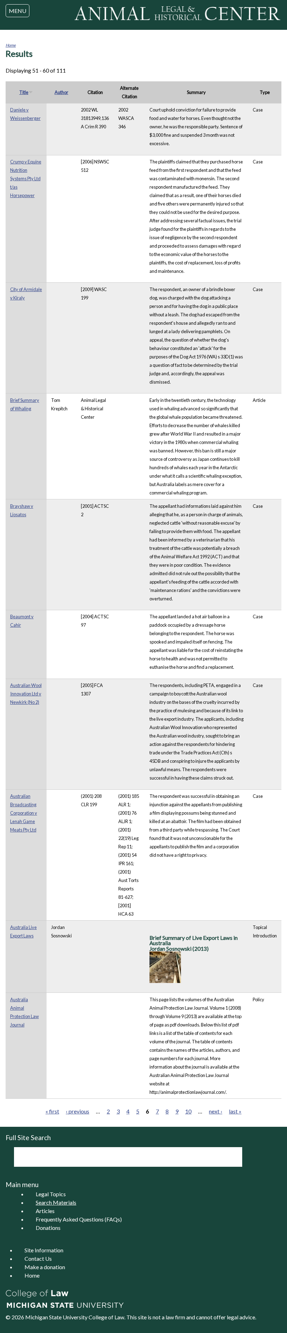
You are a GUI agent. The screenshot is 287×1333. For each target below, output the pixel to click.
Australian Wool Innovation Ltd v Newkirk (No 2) (26, 693)
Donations (48, 1227)
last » (235, 1111)
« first (52, 1111)
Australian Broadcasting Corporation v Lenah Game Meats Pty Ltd (23, 813)
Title (23, 92)
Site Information (43, 1250)
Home (11, 45)
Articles (45, 1210)
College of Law (106, 1317)
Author (61, 92)
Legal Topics (51, 1194)
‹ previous (77, 1111)
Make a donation (44, 1267)
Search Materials (56, 1202)
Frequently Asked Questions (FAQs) (79, 1219)
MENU (17, 10)
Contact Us (38, 1258)
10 (188, 1111)
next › (215, 1111)
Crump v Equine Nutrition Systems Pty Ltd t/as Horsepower (25, 178)
